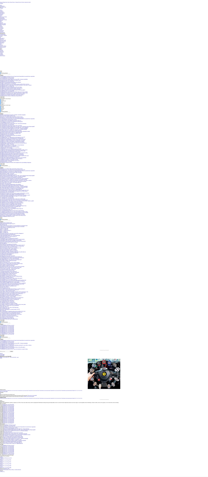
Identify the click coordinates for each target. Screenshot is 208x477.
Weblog (3, 2)
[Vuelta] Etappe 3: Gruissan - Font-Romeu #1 (9, 299)
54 (57, 390)
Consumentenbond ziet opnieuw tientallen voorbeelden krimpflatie (13, 114)
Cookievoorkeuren (18, 469)
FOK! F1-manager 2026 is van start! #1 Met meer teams (11, 276)
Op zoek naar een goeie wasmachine (7, 255)
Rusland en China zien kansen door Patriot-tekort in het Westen (12, 142)
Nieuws (13, 2)
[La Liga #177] (4, 306)
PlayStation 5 (2, 42)
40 (42, 390)
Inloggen (1, 3)
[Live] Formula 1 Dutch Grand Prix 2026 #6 (9, 294)
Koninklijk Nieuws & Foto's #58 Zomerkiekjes (9, 258)
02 (1, 390)
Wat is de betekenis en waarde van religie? (8, 303)
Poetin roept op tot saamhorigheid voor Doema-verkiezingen (11, 202)
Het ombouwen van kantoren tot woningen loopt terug (10, 130)
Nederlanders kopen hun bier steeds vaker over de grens (11, 125)
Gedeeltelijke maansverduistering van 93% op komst (10, 151)
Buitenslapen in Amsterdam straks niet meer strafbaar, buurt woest (12, 311)
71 (76, 390)
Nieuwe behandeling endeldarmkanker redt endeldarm (10, 82)
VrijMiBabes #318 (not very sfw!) (7, 77)
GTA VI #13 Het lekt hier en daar (7, 270)
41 (43, 390)
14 (14, 390)
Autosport (1, 28)
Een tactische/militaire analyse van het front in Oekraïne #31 (11, 297)
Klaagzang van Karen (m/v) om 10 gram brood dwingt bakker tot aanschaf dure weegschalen (17, 76)
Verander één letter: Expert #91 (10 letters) (9, 242)
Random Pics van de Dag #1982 (8, 417)
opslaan (1, 75)
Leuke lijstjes (2, 354)
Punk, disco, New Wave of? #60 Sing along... (9, 307)
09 (9, 390)
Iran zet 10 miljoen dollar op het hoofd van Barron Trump (11, 116)
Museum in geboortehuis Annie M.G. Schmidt (9, 316)
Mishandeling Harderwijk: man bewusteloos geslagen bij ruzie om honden (14, 212)
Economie (1, 13)
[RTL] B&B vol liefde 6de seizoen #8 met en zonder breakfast (12, 239)
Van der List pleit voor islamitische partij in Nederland (10, 148)
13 (13, 390)
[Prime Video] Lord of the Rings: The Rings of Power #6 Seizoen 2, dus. (14, 291)
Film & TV (2, 43)
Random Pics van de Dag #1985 (8, 414)
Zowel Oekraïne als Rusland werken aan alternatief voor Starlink (12, 140)
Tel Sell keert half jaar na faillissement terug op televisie (11, 95)
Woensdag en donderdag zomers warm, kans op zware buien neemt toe (13, 143)
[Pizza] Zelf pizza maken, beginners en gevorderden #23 (11, 293)
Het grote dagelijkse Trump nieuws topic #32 (9, 250)
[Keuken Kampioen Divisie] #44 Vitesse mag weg (10, 298)
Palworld (3, 310)
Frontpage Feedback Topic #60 (7, 318)
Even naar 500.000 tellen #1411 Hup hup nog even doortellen (12, 226)
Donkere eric (3, 224)
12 (12, 390)
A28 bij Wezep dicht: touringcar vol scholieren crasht (10, 80)
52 (55, 390)
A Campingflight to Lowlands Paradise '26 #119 (10, 309)
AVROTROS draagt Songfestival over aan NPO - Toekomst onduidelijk (14, 79)
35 (37, 390)
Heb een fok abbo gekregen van (6, 253)
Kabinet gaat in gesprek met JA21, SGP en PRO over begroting (12, 281)
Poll (1, 110)
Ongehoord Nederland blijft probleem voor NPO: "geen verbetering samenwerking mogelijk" (17, 126)
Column (2, 107)
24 (25, 390)
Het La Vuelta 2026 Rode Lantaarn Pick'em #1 (9, 289)
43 (45, 390)
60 (64, 390)
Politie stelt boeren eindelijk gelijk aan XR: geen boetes (11, 87)
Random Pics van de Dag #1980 (8, 420)
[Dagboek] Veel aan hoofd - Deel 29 (7, 274)
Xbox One (2, 39)
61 (65, 390)
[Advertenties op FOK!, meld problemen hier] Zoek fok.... (11, 312)
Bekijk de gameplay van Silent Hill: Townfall (9, 159)
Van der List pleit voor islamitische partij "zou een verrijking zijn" (13, 292)
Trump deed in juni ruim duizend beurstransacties (10, 156)
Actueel (2, 99)
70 (75, 390)
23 (24, 390)
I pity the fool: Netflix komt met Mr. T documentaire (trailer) (11, 94)
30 (31, 390)
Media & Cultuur (3, 23)
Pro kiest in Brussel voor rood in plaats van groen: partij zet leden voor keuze (14, 84)
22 (23, 390)
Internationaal (2, 12)
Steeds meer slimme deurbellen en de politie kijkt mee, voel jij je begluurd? (14, 127)
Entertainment (2, 18)
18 (18, 390)
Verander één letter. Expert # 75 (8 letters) (8, 249)
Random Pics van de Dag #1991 (7, 86)
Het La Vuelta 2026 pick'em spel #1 (7, 290)
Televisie (1, 22)
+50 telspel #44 (4, 232)
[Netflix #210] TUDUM (6, 254)
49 (52, 390)
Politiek (1, 14)
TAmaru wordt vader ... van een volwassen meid (9, 268)
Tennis (1, 29)
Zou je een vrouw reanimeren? (6, 317)
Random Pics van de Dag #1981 (8, 419)
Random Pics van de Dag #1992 (7, 81)
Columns (16, 2)
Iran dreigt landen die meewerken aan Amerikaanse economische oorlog (13, 152)
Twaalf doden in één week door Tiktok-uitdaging (10, 262)
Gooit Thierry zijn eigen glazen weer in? (8, 119)
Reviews (19, 2)
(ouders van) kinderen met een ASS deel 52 (9, 264)
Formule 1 (2, 27)
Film (1, 21)
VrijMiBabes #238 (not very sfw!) (7, 216)
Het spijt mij (3, 243)
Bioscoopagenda (3, 24)
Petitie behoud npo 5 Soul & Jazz (7, 301)
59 (63, 390)
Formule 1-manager (3, 35)
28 (29, 390)
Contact (1, 52)
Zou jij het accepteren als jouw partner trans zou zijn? (10, 267)
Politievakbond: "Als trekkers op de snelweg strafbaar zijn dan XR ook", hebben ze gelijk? (17, 200)
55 (58, 390)
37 (39, 390)
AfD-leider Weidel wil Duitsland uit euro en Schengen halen (11, 138)
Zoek (6, 2)
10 (10, 390)
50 (53, 390)
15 (15, 390)
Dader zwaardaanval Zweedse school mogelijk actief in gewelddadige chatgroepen (15, 162)
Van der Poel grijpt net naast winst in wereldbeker (9, 146)
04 (3, 390)
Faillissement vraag (4, 308)
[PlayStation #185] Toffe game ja (7, 300)
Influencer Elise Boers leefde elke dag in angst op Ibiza (11, 314)
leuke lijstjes (5, 391)
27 (28, 390)
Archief (29, 2)
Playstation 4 (2, 38)
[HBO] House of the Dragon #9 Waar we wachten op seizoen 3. (12, 288)
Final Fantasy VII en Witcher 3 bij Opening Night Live (10, 120)
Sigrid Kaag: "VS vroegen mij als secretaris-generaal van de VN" (12, 137)
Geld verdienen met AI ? (5, 237)
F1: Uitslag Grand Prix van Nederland (8, 83)
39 (41, 390)
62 (66, 390)
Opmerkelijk (2, 17)
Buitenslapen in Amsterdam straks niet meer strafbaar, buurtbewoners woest (14, 155)
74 (79, 390)
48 (51, 390)
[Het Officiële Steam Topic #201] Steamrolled (9, 272)
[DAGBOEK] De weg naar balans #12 (8, 236)
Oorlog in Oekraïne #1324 (6, 222)
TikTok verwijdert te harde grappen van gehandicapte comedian (12, 141)
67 (71, 390)
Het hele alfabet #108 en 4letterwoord (8, 269)
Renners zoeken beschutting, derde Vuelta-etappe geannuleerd (12, 117)
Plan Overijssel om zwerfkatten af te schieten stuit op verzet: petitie (13, 304)
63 (67, 390)
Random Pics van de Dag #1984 (8, 415)
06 (5, 390)
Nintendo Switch (3, 40)
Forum (1, 2)
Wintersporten (2, 32)
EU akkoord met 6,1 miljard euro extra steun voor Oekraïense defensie (13, 129)
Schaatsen (1, 31)
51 (54, 390)
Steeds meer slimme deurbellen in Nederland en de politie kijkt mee (13, 251)
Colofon (1, 53)
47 (50, 390)
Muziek (1, 20)
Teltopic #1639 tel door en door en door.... (8, 275)
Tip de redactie (2, 55)
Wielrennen (2, 30)
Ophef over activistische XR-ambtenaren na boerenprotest (11, 121)
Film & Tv (3, 103)
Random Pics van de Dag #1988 (7, 331)
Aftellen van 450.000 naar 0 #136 (7, 227)
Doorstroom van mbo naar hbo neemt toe (8, 315)
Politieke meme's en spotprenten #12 (7, 302)
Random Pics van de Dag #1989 (7, 330)
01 (0, 390)
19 (19, 390)
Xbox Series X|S (3, 41)
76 (81, 390)
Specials (26, 2)
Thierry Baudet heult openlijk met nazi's (8, 285)
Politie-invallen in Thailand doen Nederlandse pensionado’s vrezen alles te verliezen (15, 85)
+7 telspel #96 (4, 228)
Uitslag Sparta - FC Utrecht (6, 161)
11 (11, 390)
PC (0, 37)
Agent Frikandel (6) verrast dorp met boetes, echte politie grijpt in (12, 347)
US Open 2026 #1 (4, 286)
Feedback (1, 54)
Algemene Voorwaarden (4, 469)
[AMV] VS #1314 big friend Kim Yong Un (9, 238)
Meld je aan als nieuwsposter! (29, 396)
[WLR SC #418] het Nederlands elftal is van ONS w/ (11, 295)
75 (80, 390)
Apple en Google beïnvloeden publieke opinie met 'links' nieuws (12, 93)
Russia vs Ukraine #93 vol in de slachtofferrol (9, 305)
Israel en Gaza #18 (5, 261)
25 (26, 390)
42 (44, 390)
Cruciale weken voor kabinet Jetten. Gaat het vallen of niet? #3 (12, 245)
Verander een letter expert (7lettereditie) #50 (9, 252)
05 (4, 390)
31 (32, 390)
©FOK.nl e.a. (2, 471)
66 (70, 390)
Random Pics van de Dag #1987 (7, 332)
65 (69, 390)
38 (40, 390)
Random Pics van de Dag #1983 (8, 416)
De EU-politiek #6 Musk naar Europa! (8, 260)
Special (2, 109)
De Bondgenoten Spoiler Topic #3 (7, 223)
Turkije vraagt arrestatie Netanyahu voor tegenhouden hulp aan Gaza (13, 205)
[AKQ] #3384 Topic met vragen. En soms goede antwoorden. (12, 266)
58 (62, 390)
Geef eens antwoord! (5, 287)
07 (6, 390)
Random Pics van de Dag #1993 (7, 78)
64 (68, 390)
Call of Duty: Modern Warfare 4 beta (7, 115)
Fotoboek (1, 50)
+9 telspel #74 (4, 231)
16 (16, 390)
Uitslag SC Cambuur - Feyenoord (7, 173)
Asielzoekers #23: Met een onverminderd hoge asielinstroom (12, 257)
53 (56, 390)
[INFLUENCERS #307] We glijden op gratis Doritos (11, 240)
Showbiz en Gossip (3, 16)
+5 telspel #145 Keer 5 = (5, 230)
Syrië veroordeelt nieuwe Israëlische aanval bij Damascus (11, 158)
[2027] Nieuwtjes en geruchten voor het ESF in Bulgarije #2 (11, 233)
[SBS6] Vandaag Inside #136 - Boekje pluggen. (10, 282)
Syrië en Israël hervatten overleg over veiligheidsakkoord (11, 132)
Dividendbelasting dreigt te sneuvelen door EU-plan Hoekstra (12, 154)
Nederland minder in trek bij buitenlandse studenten (10, 313)
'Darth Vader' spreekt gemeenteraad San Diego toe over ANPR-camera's (13, 149)
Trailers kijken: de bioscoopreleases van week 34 (9, 160)
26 (27, 390)
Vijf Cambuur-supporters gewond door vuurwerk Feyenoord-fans (13, 241)
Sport (1, 25)
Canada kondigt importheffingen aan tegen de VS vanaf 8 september (13, 157)
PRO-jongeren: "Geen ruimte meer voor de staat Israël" (11, 259)
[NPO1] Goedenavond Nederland (7, 265)
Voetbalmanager (3, 34)
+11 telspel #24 (4, 229)
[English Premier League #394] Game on (8, 273)
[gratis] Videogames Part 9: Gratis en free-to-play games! (11, 278)
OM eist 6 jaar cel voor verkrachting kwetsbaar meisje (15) (11, 208)
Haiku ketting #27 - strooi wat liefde (8, 296)
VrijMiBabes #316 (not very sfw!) (8, 418)
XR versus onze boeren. (5, 136)
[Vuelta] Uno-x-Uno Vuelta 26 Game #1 (8, 279)
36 (38, 390)
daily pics (1, 391)
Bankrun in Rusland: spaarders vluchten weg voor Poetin (11, 201)
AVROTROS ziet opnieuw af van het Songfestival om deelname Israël (13, 225)
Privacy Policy (11, 469)
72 (77, 390)
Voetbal (1, 26)
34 (36, 390)
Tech (1, 15)
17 (17, 390)
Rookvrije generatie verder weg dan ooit (8, 271)
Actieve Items (9, 2)
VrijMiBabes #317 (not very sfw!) (7, 333)
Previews (23, 2)
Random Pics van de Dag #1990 (7, 90)
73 (78, 390)
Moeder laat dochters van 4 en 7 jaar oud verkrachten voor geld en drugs (14, 92)
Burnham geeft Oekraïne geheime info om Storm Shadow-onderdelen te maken (15, 131)
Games (1, 36)
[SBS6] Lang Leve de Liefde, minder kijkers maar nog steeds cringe (13, 280)
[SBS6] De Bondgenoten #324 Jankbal (8, 244)
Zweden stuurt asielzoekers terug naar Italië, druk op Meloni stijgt (12, 150)
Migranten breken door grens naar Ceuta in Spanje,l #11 (11, 256)
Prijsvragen (2, 51)
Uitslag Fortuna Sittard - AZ (6, 209)
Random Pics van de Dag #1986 (7, 334)
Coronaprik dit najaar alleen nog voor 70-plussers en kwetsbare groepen (14, 199)
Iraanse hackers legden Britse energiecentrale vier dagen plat (11, 153)
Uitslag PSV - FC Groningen (6, 147)
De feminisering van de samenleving (7, 234)
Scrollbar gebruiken (4, 73)
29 (30, 390)
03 (2, 390)
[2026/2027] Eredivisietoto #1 (6, 277)
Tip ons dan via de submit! (32, 395)
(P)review (2, 108)
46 (49, 390)
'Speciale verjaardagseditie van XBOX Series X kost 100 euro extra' (13, 139)
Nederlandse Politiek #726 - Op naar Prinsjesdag (10, 235)
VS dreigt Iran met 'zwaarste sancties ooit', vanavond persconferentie (13, 123)
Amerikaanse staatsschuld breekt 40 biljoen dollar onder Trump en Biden (14, 91)
